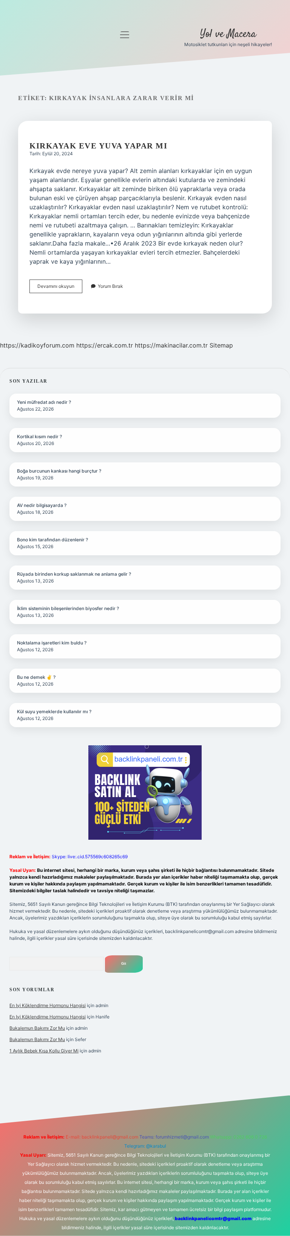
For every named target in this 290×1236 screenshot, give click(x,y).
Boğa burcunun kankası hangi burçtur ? (59, 471)
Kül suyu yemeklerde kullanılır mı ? (54, 711)
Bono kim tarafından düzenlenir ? (52, 539)
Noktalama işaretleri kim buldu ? (51, 643)
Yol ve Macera (228, 34)
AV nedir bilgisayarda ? (41, 505)
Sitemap (221, 345)
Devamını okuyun (59, 288)
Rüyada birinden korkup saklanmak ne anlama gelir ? (74, 574)
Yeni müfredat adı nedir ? (44, 402)
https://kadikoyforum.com (37, 345)
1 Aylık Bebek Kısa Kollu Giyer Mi (44, 1051)
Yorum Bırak (110, 286)
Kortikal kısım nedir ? (39, 436)
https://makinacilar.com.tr (171, 345)
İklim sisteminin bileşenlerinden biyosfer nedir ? (68, 608)
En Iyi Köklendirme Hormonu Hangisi (47, 1005)
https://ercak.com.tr (104, 345)
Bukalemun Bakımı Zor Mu (37, 1028)
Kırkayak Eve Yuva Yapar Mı (98, 145)
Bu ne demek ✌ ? (36, 677)
